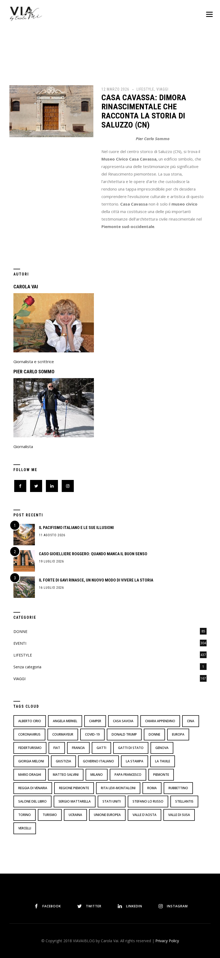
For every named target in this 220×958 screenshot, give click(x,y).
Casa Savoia (123, 721)
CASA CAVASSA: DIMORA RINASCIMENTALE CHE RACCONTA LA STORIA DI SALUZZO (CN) (143, 111)
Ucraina (75, 814)
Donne (154, 734)
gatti (101, 747)
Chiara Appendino (160, 721)
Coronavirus (29, 734)
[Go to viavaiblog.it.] (89, 58)
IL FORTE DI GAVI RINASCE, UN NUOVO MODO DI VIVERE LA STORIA (96, 580)
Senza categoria (27, 666)
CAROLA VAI (25, 286)
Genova (161, 747)
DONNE (20, 631)
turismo (50, 814)
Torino (24, 814)
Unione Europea (107, 814)
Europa (178, 734)
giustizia (63, 761)
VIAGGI (162, 89)
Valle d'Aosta (144, 814)
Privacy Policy (167, 940)
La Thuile (162, 761)
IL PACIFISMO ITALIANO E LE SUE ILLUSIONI (76, 527)
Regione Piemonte (74, 788)
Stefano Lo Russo (148, 801)
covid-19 (92, 734)
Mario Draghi (29, 774)
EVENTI (19, 643)
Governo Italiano (98, 761)
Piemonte (161, 774)
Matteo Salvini (66, 774)
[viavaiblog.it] (25, 13)
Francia (78, 747)
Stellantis (184, 801)
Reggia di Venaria (32, 788)
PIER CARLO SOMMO (33, 371)
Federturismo (30, 747)
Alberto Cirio (29, 721)
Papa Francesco (128, 774)
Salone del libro (32, 801)
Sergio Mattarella (74, 801)
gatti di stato (131, 747)
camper (95, 721)
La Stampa (134, 761)
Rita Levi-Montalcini (118, 788)
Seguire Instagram (128, 880)
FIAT (56, 747)
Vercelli (24, 828)
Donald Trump (124, 734)
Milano (96, 774)
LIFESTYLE (145, 89)
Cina (190, 721)
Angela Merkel (65, 721)
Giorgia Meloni (31, 761)
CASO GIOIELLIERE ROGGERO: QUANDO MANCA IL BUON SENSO (93, 553)
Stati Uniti (111, 801)
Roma (152, 788)
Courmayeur (62, 734)
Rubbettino (178, 788)
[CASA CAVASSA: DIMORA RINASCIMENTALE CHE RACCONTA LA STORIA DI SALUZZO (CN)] (51, 110)
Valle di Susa (179, 814)
